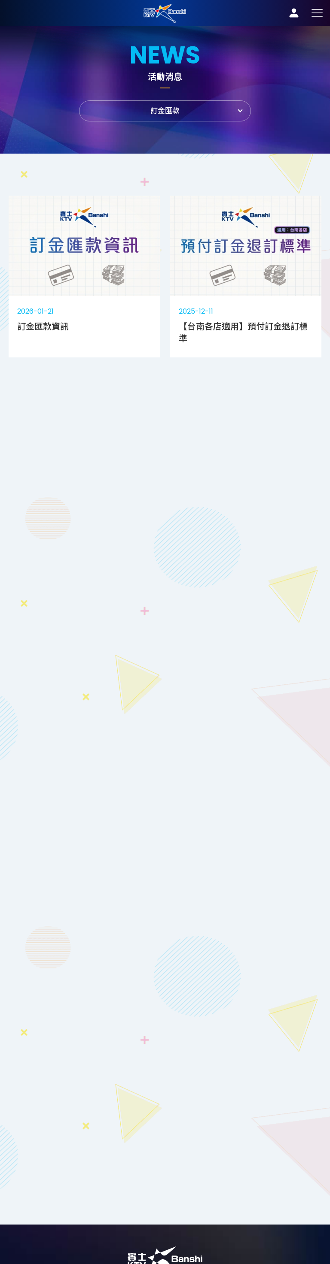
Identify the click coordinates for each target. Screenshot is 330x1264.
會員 (294, 13)
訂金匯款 (165, 12)
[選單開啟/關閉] (317, 13)
